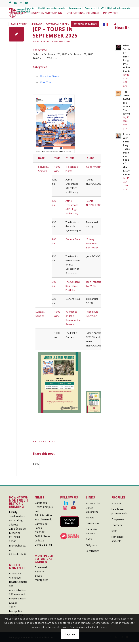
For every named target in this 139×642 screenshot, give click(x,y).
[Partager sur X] (35, 464)
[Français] (107, 24)
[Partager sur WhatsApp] (38, 464)
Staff (101, 8)
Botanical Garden (50, 76)
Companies (75, 8)
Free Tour (46, 82)
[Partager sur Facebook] (33, 464)
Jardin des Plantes (43, 41)
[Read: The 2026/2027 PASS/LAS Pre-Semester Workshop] (118, 93)
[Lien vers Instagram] (21, 2)
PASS (89, 539)
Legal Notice (92, 550)
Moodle (90, 517)
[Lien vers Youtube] (26, 2)
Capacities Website (91, 531)
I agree (70, 634)
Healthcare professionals (51, 8)
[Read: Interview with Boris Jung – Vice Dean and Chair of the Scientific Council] (118, 136)
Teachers (89, 8)
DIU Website (92, 523)
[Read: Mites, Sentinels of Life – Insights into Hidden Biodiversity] (118, 47)
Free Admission (62, 41)
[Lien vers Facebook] (10, 2)
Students (29, 8)
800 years (91, 545)
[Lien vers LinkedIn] (15, 2)
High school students (118, 8)
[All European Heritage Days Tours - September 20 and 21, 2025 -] (16, 34)
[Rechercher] (115, 24)
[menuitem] (29, 8)
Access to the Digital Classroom (93, 507)
